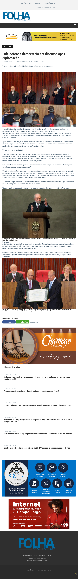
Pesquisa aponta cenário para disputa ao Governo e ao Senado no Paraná (31, 391)
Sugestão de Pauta (51, 3)
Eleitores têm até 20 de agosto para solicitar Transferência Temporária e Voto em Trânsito (38, 434)
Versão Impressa (26, 3)
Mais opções (34, 322)
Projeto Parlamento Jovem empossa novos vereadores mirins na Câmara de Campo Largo (37, 405)
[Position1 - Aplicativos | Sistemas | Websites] (76, 574)
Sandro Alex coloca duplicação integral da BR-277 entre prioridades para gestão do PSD (37, 448)
